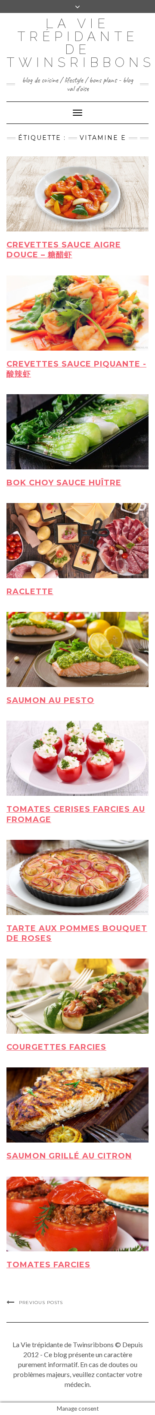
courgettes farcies (56, 1047)
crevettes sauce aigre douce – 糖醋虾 (63, 250)
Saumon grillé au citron (69, 1156)
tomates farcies (48, 1264)
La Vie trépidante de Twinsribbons (80, 43)
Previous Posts (41, 1302)
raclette (29, 591)
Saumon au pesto (50, 700)
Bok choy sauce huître (63, 482)
